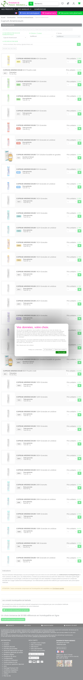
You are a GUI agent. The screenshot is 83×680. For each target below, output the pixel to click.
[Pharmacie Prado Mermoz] (14, 3)
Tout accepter (62, 352)
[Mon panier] (79, 4)
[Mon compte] (73, 4)
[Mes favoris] (62, 4)
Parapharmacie (50, 13)
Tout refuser (48, 349)
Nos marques (24, 9)
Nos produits (7, 9)
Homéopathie (40, 9)
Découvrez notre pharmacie (71, 13)
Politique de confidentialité (35, 349)
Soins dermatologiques (30, 13)
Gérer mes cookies (60, 349)
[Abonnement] (68, 4)
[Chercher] (31, 4)
